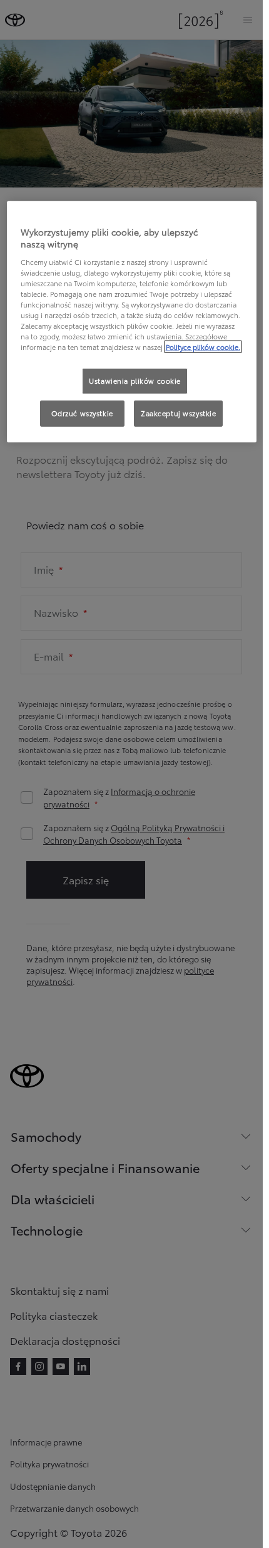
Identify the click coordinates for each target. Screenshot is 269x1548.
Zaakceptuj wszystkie (178, 413)
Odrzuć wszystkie (82, 413)
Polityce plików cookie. (203, 347)
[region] (131, 321)
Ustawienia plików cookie (135, 381)
